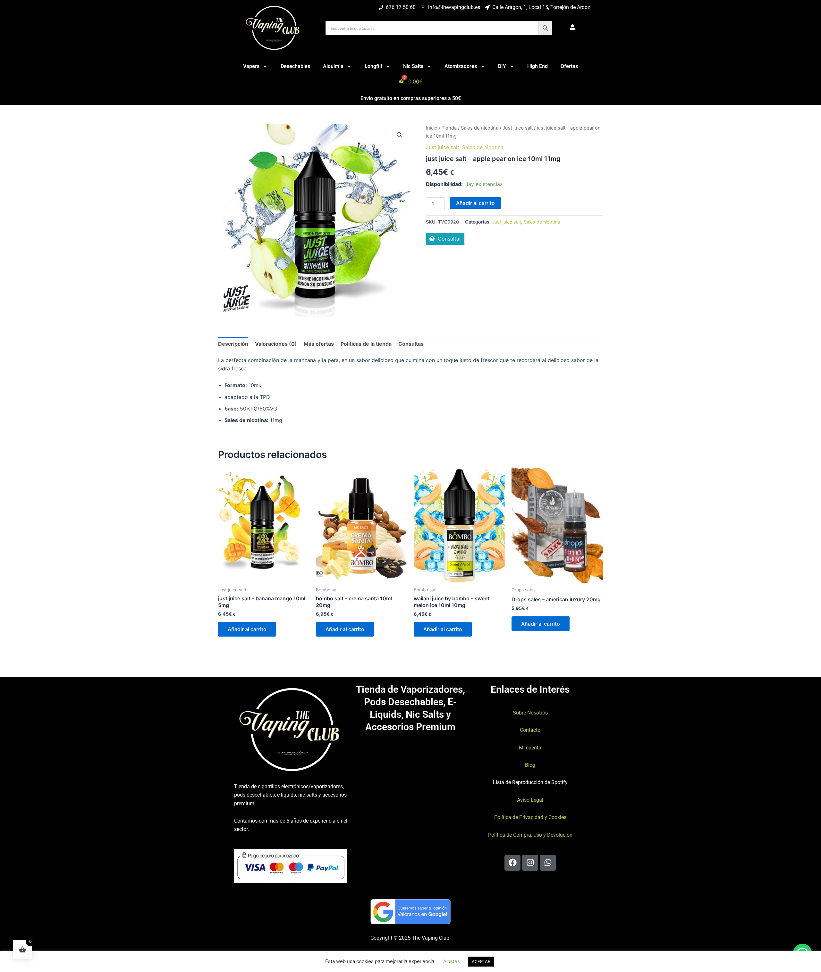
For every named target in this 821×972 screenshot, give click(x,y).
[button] (399, 135)
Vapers (251, 66)
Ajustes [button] (451, 961)
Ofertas (569, 66)
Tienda (449, 128)
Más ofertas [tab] (319, 344)
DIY (502, 66)
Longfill (373, 66)
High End (537, 66)
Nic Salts (413, 66)
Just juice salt (518, 128)
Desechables (295, 66)
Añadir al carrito (475, 203)
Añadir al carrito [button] (247, 629)
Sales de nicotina (479, 128)
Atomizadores (460, 66)
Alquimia (333, 66)
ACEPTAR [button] (481, 961)
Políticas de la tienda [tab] (366, 344)
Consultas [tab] (411, 344)
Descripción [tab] (233, 344)
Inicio (431, 128)
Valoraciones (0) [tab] (276, 344)
